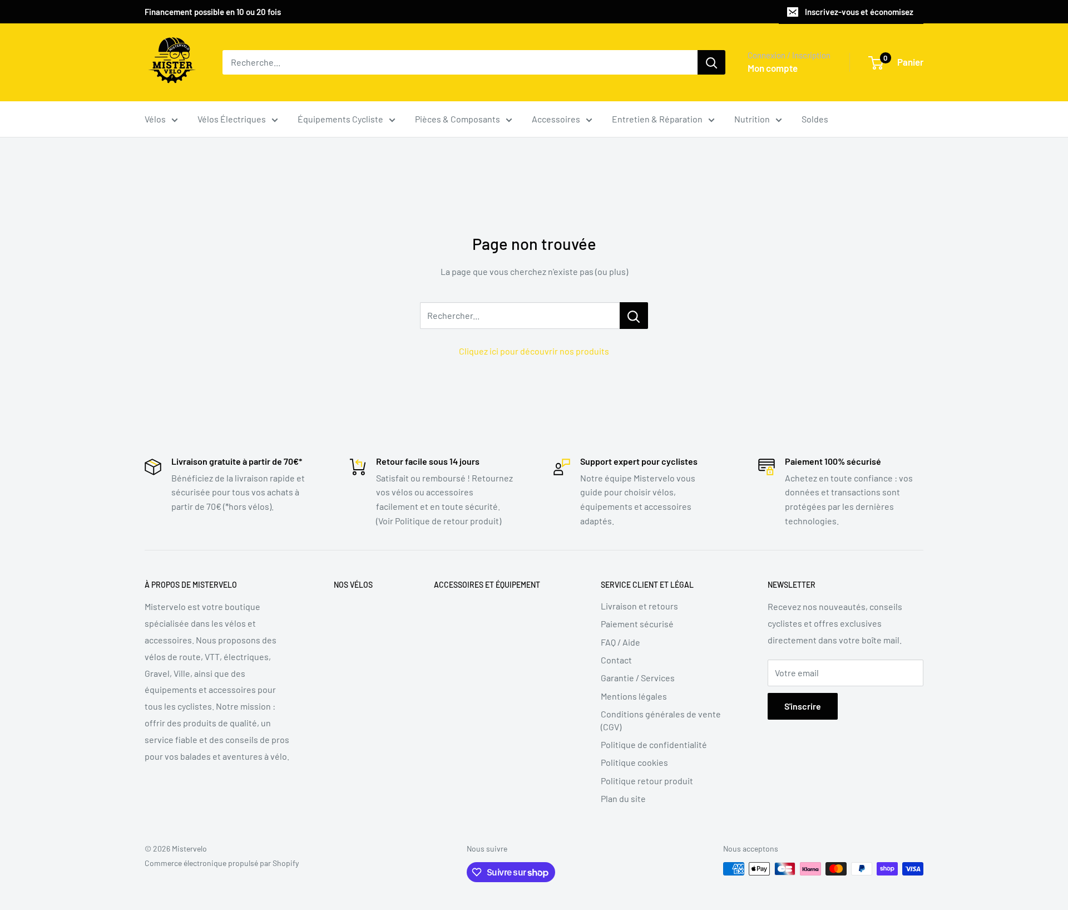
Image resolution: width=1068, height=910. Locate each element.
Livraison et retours (639, 606)
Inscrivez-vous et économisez (859, 12)
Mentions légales (634, 696)
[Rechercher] (711, 62)
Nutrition (752, 119)
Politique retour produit (647, 780)
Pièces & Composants (457, 119)
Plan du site (623, 798)
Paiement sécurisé (637, 623)
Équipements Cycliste (340, 119)
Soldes (815, 119)
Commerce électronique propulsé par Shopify (222, 863)
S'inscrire (802, 706)
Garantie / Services (638, 677)
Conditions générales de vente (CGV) (661, 720)
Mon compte (773, 67)
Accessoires (556, 119)
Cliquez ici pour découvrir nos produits (534, 351)
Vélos (155, 119)
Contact (616, 660)
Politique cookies (634, 762)
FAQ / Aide (620, 642)
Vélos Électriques (231, 119)
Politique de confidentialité (654, 744)
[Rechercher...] (634, 315)
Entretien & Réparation (657, 119)
